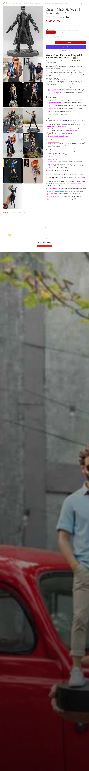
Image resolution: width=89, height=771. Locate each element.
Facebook (83, 125)
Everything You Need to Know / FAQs (57, 92)
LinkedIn (54, 126)
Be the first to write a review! (44, 246)
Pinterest (59, 126)
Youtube (64, 126)
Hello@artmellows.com (71, 130)
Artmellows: (59, 87)
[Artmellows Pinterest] (61, 126)
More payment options (66, 50)
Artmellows (65, 120)
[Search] (81, 3)
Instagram (49, 126)
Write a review (21, 212)
